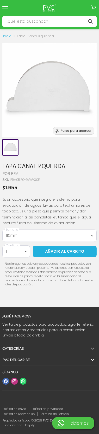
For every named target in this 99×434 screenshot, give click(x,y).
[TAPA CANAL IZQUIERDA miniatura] (10, 147)
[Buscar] (90, 21)
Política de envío (14, 409)
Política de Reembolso (18, 414)
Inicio (7, 36)
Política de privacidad (47, 409)
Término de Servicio (54, 414)
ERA (15, 173)
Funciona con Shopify (18, 425)
